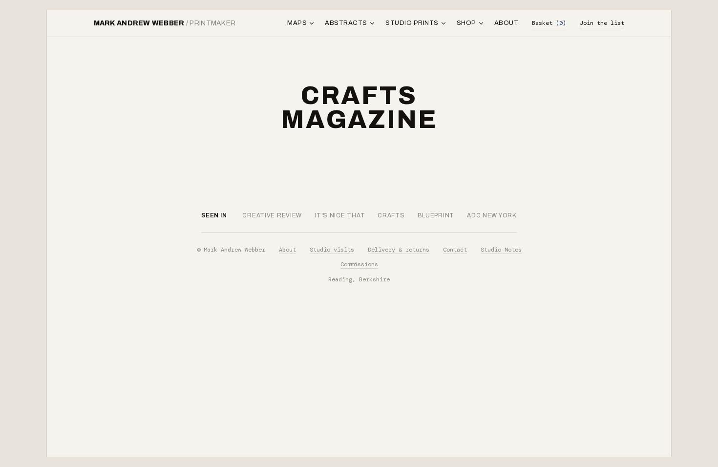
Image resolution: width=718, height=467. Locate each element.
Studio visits (332, 250)
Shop (466, 23)
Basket (549, 23)
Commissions (359, 264)
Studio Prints (412, 23)
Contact (455, 250)
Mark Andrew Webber (165, 23)
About (506, 23)
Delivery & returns (398, 250)
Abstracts (346, 23)
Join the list (602, 23)
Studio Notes (501, 250)
